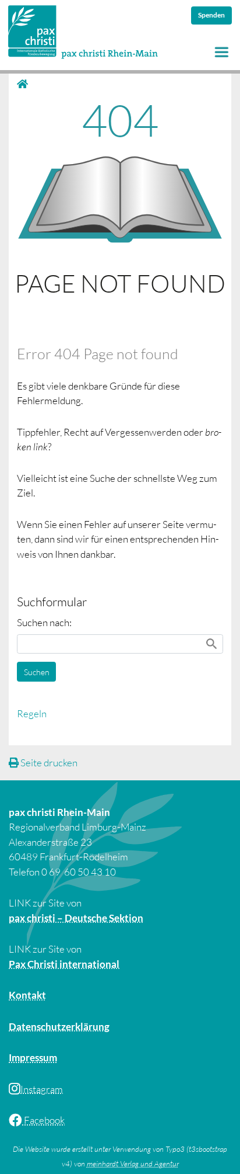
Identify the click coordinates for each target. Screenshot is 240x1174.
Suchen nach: (44, 622)
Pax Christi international (64, 964)
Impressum (33, 1057)
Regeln (32, 713)
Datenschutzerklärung (59, 1026)
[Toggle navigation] (221, 52)
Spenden (211, 15)
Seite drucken (48, 762)
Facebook (43, 1120)
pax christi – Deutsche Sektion (76, 918)
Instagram (41, 1089)
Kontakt (27, 995)
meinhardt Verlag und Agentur (133, 1163)
